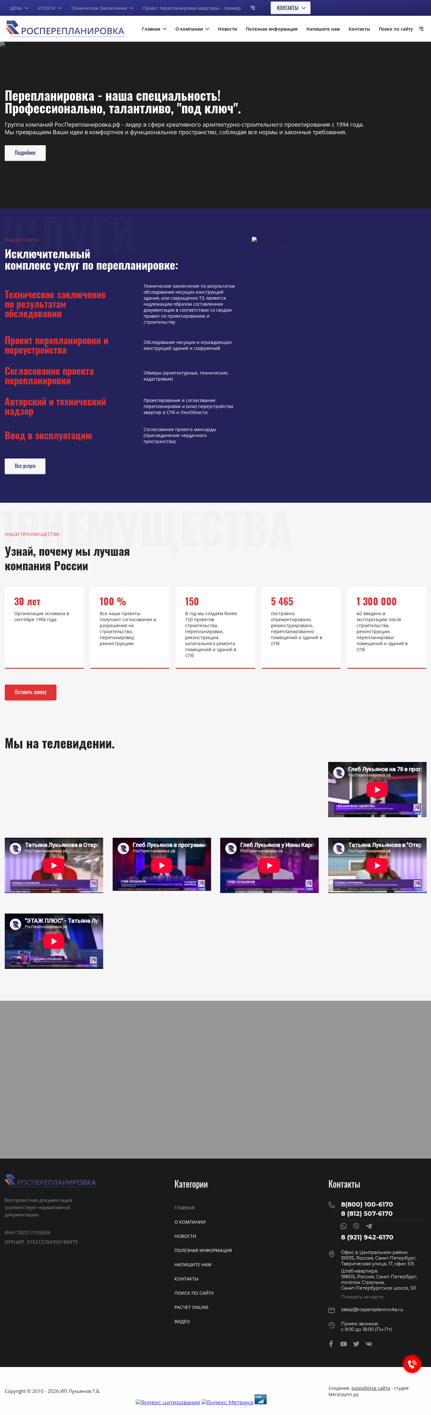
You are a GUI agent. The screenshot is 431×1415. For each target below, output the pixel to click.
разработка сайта (370, 1388)
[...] (250, 8)
